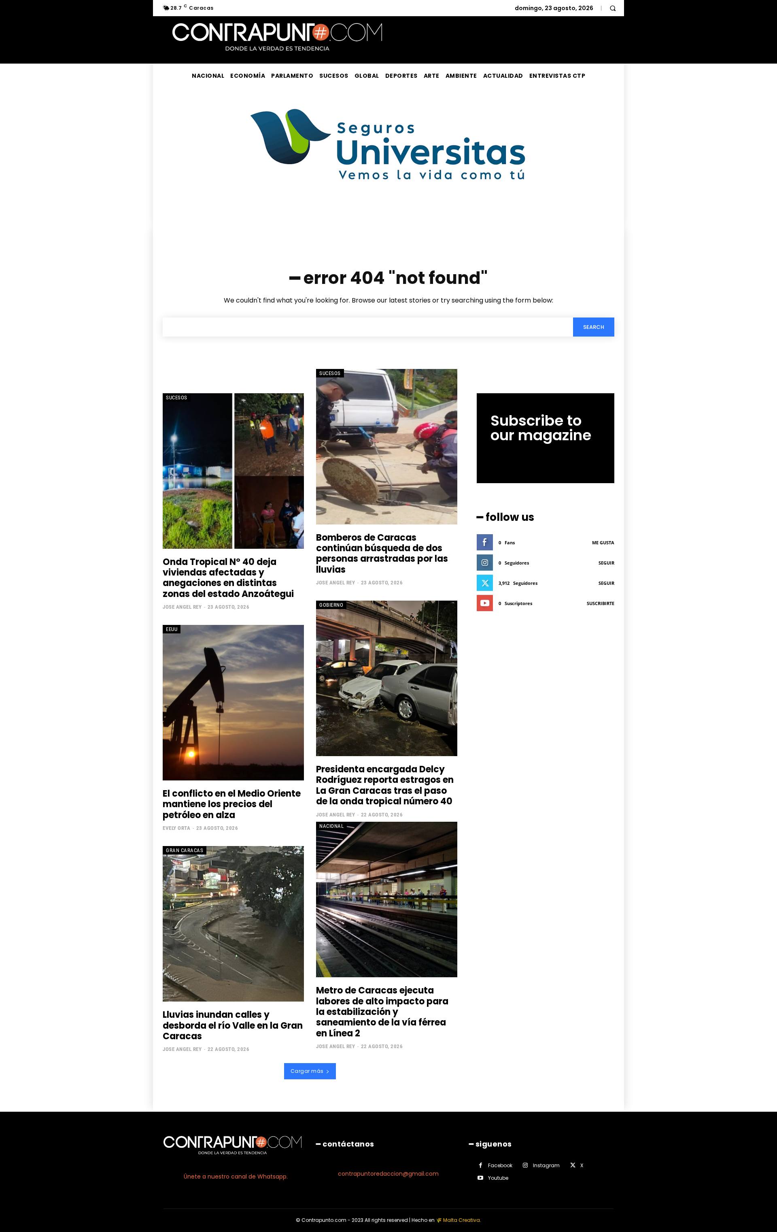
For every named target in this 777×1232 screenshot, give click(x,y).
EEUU (171, 629)
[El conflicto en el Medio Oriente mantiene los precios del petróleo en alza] (233, 702)
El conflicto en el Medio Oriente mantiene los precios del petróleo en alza (232, 804)
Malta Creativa (461, 1220)
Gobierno (331, 605)
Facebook (500, 1165)
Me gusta (603, 542)
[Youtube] (481, 1178)
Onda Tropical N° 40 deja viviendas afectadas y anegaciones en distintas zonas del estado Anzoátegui (229, 578)
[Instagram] (525, 1165)
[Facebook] (481, 1165)
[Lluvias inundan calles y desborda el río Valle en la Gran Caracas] (233, 924)
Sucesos (176, 397)
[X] (573, 1165)
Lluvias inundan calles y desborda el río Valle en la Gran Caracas (233, 1025)
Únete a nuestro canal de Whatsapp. (236, 1176)
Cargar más (307, 1071)
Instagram (546, 1165)
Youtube (498, 1177)
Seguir (606, 563)
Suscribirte (600, 603)
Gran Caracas (184, 850)
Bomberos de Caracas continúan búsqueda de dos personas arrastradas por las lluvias (382, 553)
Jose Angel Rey (182, 607)
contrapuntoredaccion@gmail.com (388, 1174)
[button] (613, 8)
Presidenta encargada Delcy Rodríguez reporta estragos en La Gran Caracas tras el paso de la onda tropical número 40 (385, 785)
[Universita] (389, 210)
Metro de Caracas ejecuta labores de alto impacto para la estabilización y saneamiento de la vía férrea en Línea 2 (382, 1012)
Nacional (331, 826)
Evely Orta (176, 828)
